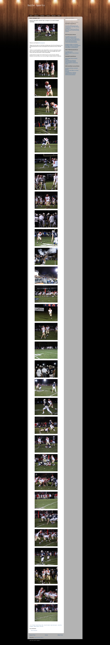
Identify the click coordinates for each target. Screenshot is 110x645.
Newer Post (32, 635)
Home (31, 15)
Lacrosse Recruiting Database (71, 42)
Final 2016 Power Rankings (70, 60)
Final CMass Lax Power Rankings (71, 46)
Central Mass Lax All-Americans (71, 47)
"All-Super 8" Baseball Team (70, 37)
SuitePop (48, 15)
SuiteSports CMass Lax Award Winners (72, 45)
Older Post (60, 635)
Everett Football (47, 625)
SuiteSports (36, 15)
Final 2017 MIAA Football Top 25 (71, 25)
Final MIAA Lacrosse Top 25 (70, 36)
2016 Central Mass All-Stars (70, 61)
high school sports (53, 625)
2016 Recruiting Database (70, 74)
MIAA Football (36, 626)
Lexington (31, 626)
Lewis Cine (60, 625)
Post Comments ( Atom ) (38, 637)
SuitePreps (42, 15)
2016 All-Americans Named (70, 73)
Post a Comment (34, 630)
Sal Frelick (41, 626)
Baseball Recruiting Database (71, 41)
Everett (33, 625)
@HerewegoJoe (41, 42)
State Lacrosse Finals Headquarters (72, 38)
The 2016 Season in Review (70, 72)
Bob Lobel (54, 15)
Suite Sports (36, 5)
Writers (59, 15)
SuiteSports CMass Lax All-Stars (71, 44)
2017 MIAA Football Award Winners (72, 29)
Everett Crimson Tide (40, 625)
